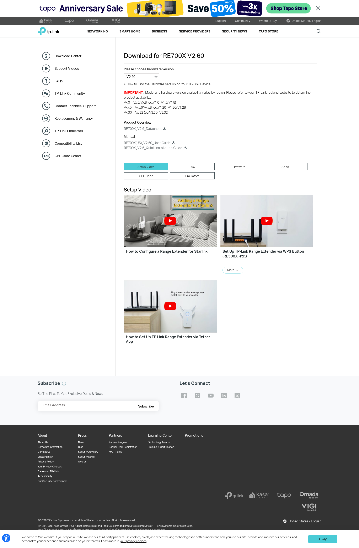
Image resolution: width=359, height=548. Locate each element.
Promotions (194, 435)
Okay (323, 539)
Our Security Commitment (52, 481)
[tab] (146, 166)
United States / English (306, 20)
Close (318, 8)
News (81, 442)
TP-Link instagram (197, 395)
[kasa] (259, 495)
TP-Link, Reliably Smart (48, 29)
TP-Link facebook (184, 395)
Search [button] (318, 31)
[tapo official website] (69, 20)
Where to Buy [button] (268, 20)
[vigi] (308, 507)
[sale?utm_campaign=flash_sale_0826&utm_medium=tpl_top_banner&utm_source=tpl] (179, 8)
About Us (43, 442)
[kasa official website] (46, 20)
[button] (170, 221)
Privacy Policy (46, 461)
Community (242, 20)
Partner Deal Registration (123, 447)
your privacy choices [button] (133, 541)
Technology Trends (159, 442)
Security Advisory (88, 451)
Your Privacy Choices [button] (50, 466)
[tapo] (284, 495)
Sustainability (45, 456)
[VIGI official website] (115, 20)
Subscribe (146, 406)
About (42, 435)
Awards (82, 461)
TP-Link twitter (237, 395)
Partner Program (118, 442)
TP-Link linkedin (224, 395)
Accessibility (45, 476)
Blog (80, 447)
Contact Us (44, 451)
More (230, 270)
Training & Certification (161, 447)
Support (220, 20)
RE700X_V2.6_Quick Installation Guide (153, 147)
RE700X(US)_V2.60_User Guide (147, 142)
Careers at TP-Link (48, 471)
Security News (86, 456)
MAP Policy (115, 451)
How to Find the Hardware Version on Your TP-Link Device (167, 84)
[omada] (308, 495)
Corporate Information (50, 447)
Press (82, 435)
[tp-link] (234, 495)
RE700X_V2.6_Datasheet (143, 128)
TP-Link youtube (210, 395)
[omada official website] (92, 20)
